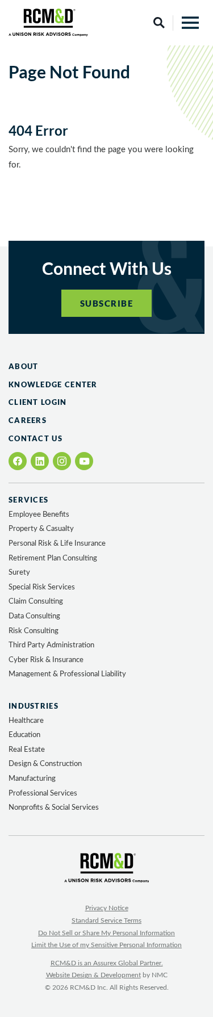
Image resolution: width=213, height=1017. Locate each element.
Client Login (38, 402)
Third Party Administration (51, 645)
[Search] (159, 22)
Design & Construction (45, 764)
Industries (34, 706)
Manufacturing (32, 778)
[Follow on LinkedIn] (39, 461)
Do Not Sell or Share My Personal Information (106, 933)
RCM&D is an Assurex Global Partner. (107, 963)
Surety (19, 572)
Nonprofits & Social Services (54, 807)
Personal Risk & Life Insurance (57, 543)
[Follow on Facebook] (18, 461)
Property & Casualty (41, 529)
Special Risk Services (42, 587)
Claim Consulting (36, 601)
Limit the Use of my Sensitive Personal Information (106, 944)
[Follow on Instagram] (62, 461)
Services (28, 500)
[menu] (190, 23)
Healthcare (26, 721)
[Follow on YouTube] (84, 461)
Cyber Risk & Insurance (46, 660)
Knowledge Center (53, 384)
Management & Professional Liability (67, 674)
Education (24, 735)
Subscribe (106, 303)
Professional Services (43, 793)
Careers (28, 420)
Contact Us (35, 438)
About (24, 366)
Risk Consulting (34, 631)
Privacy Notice (106, 908)
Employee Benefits (39, 514)
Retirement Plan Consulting (53, 558)
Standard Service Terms (106, 920)
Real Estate (27, 750)
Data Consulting (34, 616)
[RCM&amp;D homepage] (48, 22)
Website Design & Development (93, 975)
